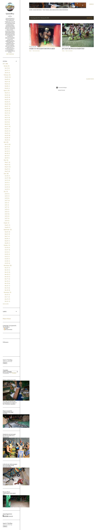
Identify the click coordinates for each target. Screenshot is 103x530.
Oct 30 (7, 263)
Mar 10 (7, 113)
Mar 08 (7, 108)
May (6, 160)
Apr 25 (7, 157)
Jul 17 (7, 207)
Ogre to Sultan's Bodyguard (42, 49)
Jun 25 (7, 189)
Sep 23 (7, 240)
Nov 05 (7, 272)
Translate (14, 373)
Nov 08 (7, 274)
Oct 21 (7, 256)
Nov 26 (7, 290)
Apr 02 (7, 146)
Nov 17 (7, 279)
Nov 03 (7, 270)
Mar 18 (7, 128)
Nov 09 (7, 276)
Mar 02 (7, 95)
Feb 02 (7, 77)
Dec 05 (7, 294)
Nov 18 (7, 281)
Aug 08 (7, 227)
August (6, 222)
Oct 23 (7, 258)
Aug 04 (7, 225)
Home (31, 10)
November (7, 265)
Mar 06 (7, 104)
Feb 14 (7, 81)
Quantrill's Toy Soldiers (46, 4)
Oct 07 (7, 249)
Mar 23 (7, 133)
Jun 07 (7, 178)
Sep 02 (7, 231)
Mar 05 (7, 101)
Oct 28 (7, 261)
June (6, 173)
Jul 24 (7, 216)
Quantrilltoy (10, 13)
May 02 (7, 164)
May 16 (7, 171)
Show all (89, 18)
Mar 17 (7, 126)
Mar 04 (7, 99)
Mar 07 (7, 106)
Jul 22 (7, 211)
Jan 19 (7, 68)
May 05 (7, 169)
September (7, 229)
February (7, 75)
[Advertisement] (45, 64)
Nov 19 (7, 283)
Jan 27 (7, 70)
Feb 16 (7, 83)
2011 (5, 63)
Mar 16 (7, 124)
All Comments (8, 329)
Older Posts (90, 79)
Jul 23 (7, 214)
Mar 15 (7, 122)
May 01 (7, 162)
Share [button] (30, 50)
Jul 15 (7, 205)
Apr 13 (7, 155)
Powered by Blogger (62, 87)
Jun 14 (7, 184)
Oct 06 (7, 247)
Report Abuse (7, 318)
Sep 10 (7, 234)
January (6, 66)
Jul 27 (7, 218)
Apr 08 (7, 153)
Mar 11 (7, 115)
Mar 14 (7, 119)
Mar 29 (7, 140)
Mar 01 (7, 92)
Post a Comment (36, 50)
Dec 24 (7, 301)
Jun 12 (7, 182)
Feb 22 (7, 88)
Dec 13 (7, 299)
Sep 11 (7, 236)
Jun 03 (7, 175)
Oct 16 (7, 252)
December (7, 292)
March (6, 90)
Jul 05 (7, 198)
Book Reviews (37, 10)
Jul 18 (7, 209)
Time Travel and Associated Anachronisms (55, 10)
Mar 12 (7, 117)
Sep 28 (7, 243)
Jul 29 (7, 220)
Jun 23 (7, 187)
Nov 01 (7, 267)
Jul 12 (7, 202)
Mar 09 (7, 110)
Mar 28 (7, 137)
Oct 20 (7, 254)
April (6, 142)
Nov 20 (7, 285)
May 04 (7, 166)
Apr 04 (7, 149)
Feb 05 (7, 79)
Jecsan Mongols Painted (73, 49)
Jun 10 (7, 180)
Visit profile (10, 54)
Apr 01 (7, 144)
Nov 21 (7, 288)
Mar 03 (7, 97)
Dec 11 (7, 296)
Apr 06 (7, 151)
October (7, 245)
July (5, 191)
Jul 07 (7, 200)
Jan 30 (7, 72)
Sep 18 (7, 238)
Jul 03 (7, 193)
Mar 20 (7, 131)
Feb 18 (7, 86)
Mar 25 (7, 135)
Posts (6, 328)
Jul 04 (7, 196)
